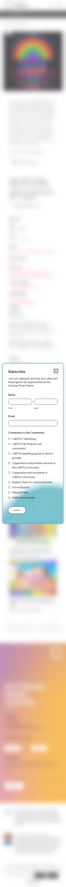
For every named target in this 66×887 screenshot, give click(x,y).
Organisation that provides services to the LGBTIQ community (33, 465)
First (10, 408)
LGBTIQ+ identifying (24, 438)
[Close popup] (56, 371)
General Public (20, 492)
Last (36, 408)
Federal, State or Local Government (32, 482)
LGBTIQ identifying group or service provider (32, 455)
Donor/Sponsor (21, 487)
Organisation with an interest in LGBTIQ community (29, 475)
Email (11, 416)
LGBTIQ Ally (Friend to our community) (27, 446)
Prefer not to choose (23, 497)
